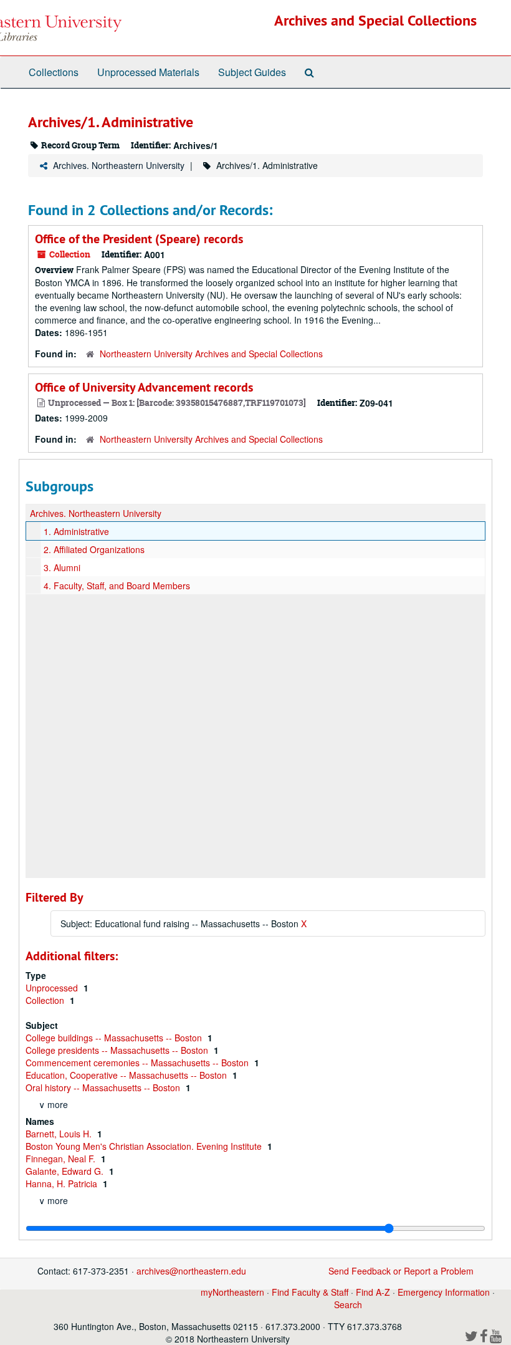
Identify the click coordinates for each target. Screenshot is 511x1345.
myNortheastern (232, 1292)
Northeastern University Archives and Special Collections (211, 353)
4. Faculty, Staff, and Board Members (117, 585)
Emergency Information (444, 1292)
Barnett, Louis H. (60, 1133)
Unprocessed (53, 987)
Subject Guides (252, 72)
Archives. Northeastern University (118, 165)
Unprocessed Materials (148, 72)
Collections (54, 72)
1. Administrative (76, 531)
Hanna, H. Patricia (63, 1183)
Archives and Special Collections (375, 20)
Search (348, 1304)
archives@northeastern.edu (191, 1271)
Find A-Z (373, 1292)
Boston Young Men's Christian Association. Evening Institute (145, 1146)
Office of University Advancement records (144, 387)
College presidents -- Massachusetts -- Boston (118, 1050)
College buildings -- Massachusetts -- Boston (115, 1037)
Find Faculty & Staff (310, 1292)
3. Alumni (62, 567)
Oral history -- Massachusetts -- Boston (104, 1087)
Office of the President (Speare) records (139, 239)
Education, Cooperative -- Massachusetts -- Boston (127, 1075)
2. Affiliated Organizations (94, 549)
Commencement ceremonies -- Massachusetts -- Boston (138, 1062)
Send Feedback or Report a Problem (401, 1271)
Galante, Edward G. (66, 1171)
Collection (46, 1000)
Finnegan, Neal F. (62, 1158)
